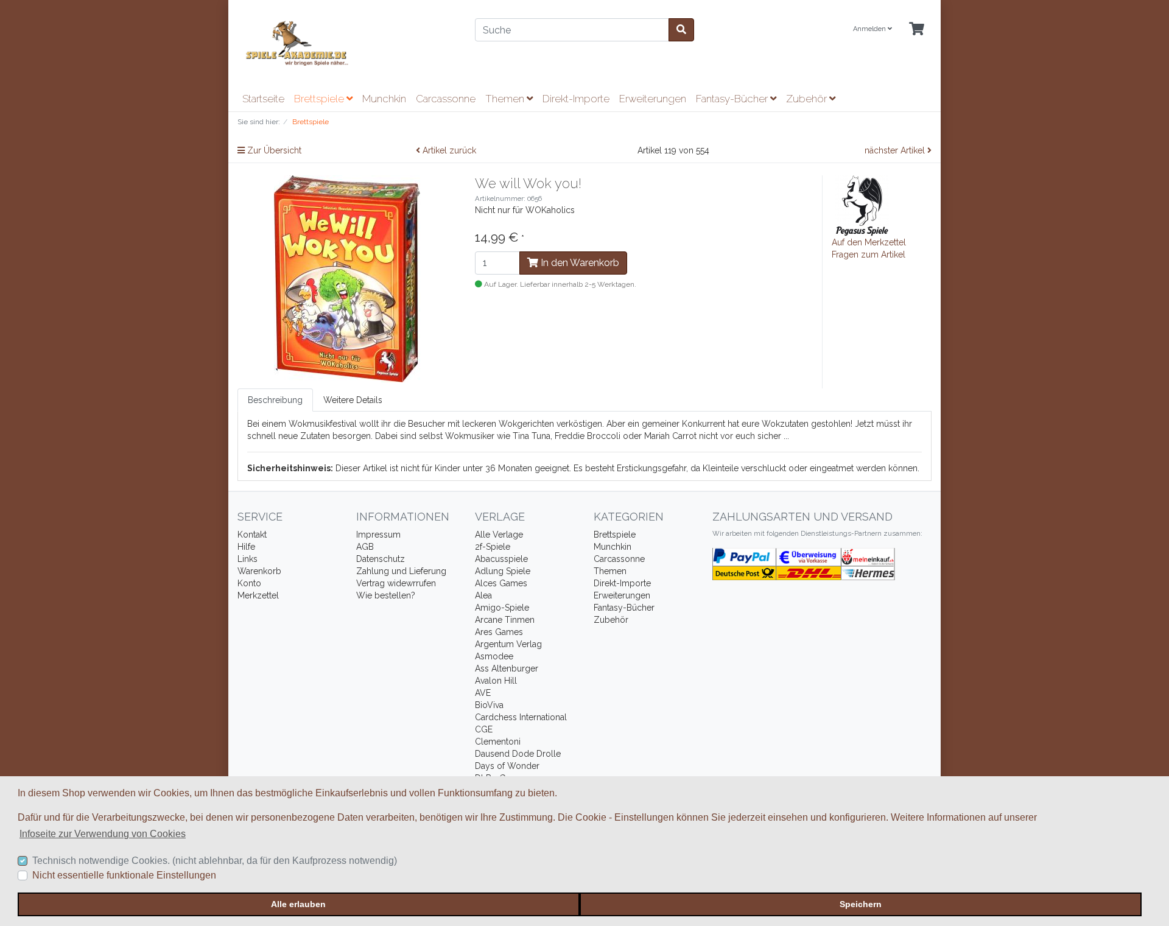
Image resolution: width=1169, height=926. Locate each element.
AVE (483, 693)
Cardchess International (521, 717)
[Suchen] (681, 29)
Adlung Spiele (502, 571)
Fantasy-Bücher (733, 99)
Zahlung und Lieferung (401, 571)
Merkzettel (258, 595)
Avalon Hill (496, 681)
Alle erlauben (298, 904)
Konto (249, 583)
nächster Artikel (896, 150)
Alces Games (501, 583)
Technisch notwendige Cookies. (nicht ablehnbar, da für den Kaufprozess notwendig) (214, 860)
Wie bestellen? (385, 595)
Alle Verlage (499, 534)
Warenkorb (259, 571)
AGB (365, 547)
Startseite (263, 99)
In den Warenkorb (578, 262)
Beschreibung (275, 400)
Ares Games (499, 632)
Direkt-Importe (575, 99)
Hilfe (246, 547)
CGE (484, 729)
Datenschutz (380, 559)
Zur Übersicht (273, 150)
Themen (506, 99)
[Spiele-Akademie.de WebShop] (347, 43)
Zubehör (807, 99)
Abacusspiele (501, 559)
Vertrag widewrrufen (396, 583)
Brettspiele (320, 99)
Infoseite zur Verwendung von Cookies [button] (102, 834)
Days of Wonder (507, 766)
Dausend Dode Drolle (518, 754)
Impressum (378, 534)
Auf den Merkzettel (869, 242)
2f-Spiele (492, 547)
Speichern (861, 904)
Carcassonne (446, 99)
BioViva (489, 705)
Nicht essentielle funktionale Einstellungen (124, 875)
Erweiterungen (652, 99)
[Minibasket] (917, 29)
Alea (483, 595)
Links (247, 559)
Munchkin (384, 99)
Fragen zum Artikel (868, 254)
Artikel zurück (448, 150)
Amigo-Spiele (502, 607)
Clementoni (498, 741)
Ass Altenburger (506, 668)
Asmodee (494, 656)
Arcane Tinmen (505, 620)
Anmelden (870, 29)
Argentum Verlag (508, 644)
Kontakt (252, 534)
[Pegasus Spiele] (862, 205)
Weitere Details (352, 400)
